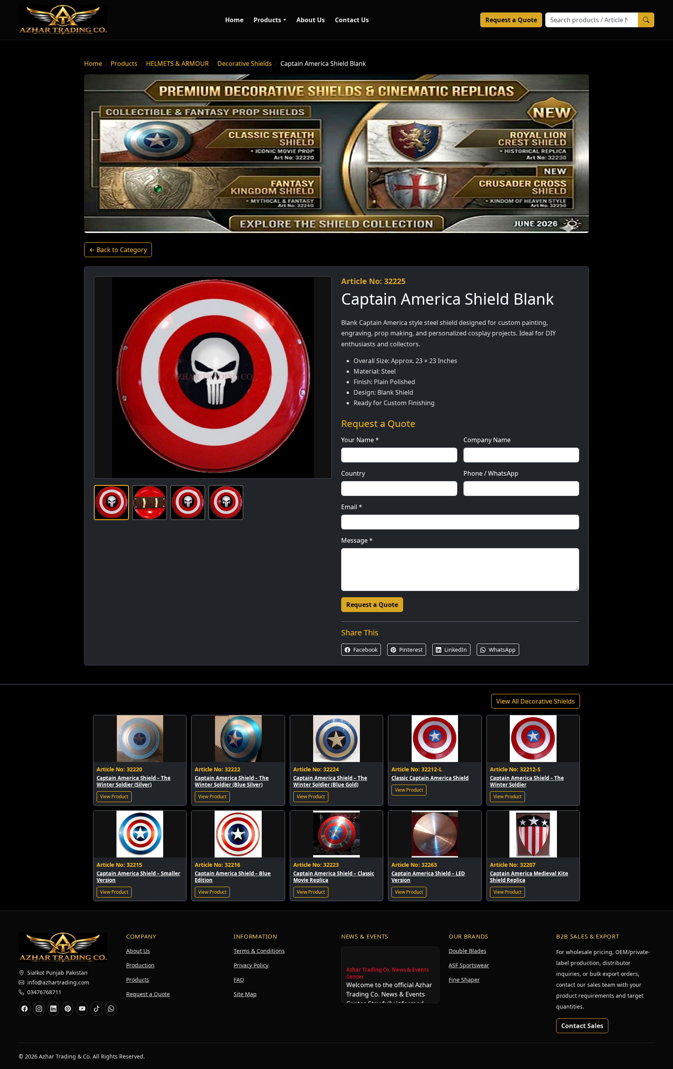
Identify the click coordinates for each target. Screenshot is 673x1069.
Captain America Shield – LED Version (428, 877)
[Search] (646, 19)
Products (267, 20)
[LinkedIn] (54, 1009)
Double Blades (467, 950)
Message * (357, 540)
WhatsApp (501, 649)
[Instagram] (39, 1009)
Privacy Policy (251, 965)
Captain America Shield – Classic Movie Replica (333, 877)
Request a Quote (511, 20)
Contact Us (352, 20)
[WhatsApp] (111, 1009)
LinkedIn (455, 649)
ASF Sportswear (469, 965)
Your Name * (360, 440)
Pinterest (410, 649)
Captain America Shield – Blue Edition (233, 877)
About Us (310, 20)
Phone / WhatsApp (490, 473)
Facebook (364, 649)
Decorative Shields (244, 63)
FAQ (239, 979)
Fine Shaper (464, 979)
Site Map (245, 994)
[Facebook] (25, 1009)
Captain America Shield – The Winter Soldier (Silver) (134, 781)
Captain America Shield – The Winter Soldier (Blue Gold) (330, 781)
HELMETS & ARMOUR (177, 63)
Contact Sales (582, 1025)
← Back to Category (118, 249)
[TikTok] (96, 1009)
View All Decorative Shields (535, 701)
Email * (351, 507)
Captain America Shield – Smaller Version (138, 877)
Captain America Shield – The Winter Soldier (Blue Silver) (232, 781)
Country (353, 473)
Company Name (487, 440)
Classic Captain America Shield (430, 777)
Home (234, 20)
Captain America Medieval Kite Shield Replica (529, 877)
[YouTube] (82, 1009)
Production (140, 965)
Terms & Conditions (259, 950)
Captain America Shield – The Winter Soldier (527, 781)
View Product (114, 796)
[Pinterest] (68, 1009)
